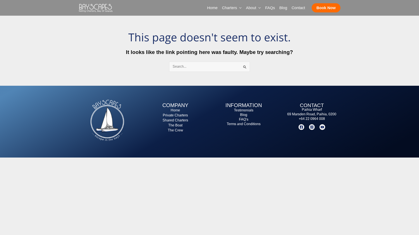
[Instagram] (312, 127)
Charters (229, 8)
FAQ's (243, 119)
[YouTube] (322, 127)
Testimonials (243, 110)
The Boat (175, 125)
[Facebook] (301, 127)
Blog (283, 8)
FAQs (270, 8)
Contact (298, 8)
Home (212, 8)
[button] (239, 8)
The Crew (175, 130)
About (251, 8)
